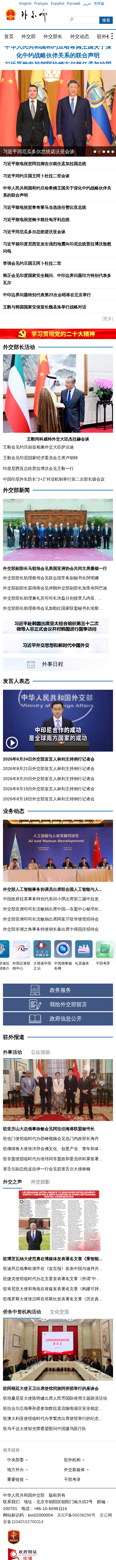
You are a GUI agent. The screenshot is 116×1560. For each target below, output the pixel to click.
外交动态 (79, 36)
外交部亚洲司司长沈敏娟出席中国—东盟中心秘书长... (52, 909)
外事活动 (12, 1052)
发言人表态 (16, 681)
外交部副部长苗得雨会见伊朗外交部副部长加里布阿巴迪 (55, 588)
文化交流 (59, 1311)
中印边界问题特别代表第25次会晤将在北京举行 (47, 294)
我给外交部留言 (68, 1004)
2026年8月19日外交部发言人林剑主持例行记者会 (49, 788)
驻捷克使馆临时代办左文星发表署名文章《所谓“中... (51, 1278)
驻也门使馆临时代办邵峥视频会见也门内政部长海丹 (51, 1138)
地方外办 (15, 1469)
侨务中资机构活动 (22, 1311)
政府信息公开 (66, 1019)
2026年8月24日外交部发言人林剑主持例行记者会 (49, 759)
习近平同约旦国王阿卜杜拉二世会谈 (36, 175)
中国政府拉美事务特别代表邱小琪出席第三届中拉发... (52, 898)
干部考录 (72, 1479)
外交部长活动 (19, 347)
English (25, 3)
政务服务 (60, 990)
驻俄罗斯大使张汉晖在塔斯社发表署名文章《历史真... (52, 1298)
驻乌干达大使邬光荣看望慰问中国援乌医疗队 (44, 1428)
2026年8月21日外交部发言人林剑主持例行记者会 (49, 768)
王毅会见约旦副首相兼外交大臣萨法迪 (38, 447)
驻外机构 (72, 1459)
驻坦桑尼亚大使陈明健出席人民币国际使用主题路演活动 (55, 1398)
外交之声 (12, 1181)
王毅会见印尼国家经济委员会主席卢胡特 (40, 457)
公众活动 (40, 1052)
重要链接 (15, 1479)
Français (41, 3)
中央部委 (15, 1459)
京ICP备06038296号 (76, 1515)
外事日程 (52, 664)
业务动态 (13, 811)
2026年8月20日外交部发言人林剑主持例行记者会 (49, 778)
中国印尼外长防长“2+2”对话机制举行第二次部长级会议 (54, 479)
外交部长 (52, 36)
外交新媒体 (74, 1469)
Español (57, 3)
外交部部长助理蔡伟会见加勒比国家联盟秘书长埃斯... (52, 608)
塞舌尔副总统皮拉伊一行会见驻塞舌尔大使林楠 (46, 1169)
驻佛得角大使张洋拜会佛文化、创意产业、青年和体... (52, 1148)
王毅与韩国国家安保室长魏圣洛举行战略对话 (44, 307)
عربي (87, 3)
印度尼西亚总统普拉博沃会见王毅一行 (38, 468)
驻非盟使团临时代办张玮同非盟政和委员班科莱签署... (52, 1158)
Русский (73, 3)
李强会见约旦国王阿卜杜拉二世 (32, 263)
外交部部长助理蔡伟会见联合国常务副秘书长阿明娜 (51, 578)
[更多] (107, 318)
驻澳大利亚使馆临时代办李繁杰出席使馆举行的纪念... (52, 1418)
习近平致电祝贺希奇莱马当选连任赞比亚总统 (44, 207)
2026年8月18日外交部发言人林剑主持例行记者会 (49, 799)
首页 (9, 36)
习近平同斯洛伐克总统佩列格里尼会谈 (43, 151)
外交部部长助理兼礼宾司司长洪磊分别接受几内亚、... (52, 598)
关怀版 (99, 3)
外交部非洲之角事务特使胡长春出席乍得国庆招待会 (51, 929)
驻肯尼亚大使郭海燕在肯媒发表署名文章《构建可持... (52, 1288)
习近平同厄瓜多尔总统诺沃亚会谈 (34, 231)
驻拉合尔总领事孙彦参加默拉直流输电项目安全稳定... (52, 1408)
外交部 (28, 36)
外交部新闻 (16, 490)
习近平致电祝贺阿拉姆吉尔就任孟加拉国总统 (44, 163)
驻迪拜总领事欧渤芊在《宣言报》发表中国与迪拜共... (52, 1268)
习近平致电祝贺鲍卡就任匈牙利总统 (36, 219)
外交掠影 (40, 1181)
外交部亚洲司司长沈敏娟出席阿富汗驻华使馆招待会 (51, 919)
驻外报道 (13, 1037)
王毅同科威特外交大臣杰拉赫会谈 (58, 439)
